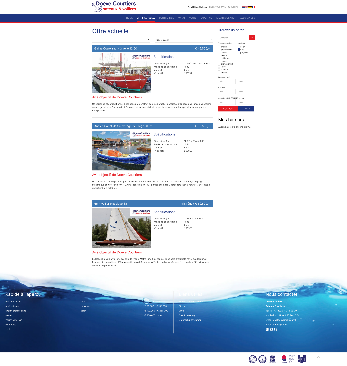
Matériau (241, 43)
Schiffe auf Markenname (191, 301)
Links (181, 310)
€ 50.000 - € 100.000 (155, 306)
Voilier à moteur (13, 320)
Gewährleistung (187, 315)
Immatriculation (226, 17)
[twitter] (272, 329)
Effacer (246, 109)
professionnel (227, 64)
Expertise (206, 17)
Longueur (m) (224, 77)
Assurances (247, 17)
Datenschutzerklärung (190, 320)
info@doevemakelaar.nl (284, 320)
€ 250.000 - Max (153, 315)
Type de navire (225, 43)
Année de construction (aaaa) (231, 98)
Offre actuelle (199, 7)
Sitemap (183, 306)
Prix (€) (221, 87)
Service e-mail (218, 7)
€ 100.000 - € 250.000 (156, 310)
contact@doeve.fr (281, 324)
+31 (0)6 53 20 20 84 (288, 315)
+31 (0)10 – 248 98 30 (285, 310)
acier (242, 47)
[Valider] (252, 37)
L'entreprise (166, 17)
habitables (225, 58)
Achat (181, 17)
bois (242, 49)
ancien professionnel (16, 310)
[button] (318, 357)
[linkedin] (267, 329)
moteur (224, 61)
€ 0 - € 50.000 (152, 301)
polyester (244, 52)
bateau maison (12, 301)
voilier (223, 66)
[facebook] (276, 329)
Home (129, 17)
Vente (192, 17)
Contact (235, 7)
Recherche (228, 109)
